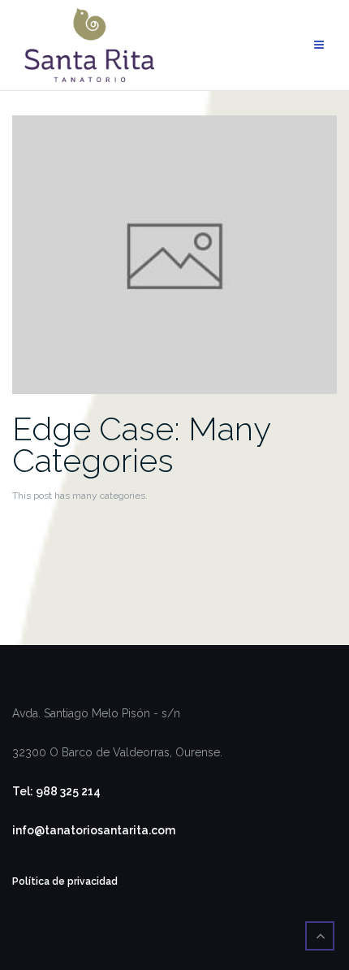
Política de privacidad (65, 881)
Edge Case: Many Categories (141, 444)
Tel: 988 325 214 (56, 791)
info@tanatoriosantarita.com (93, 830)
